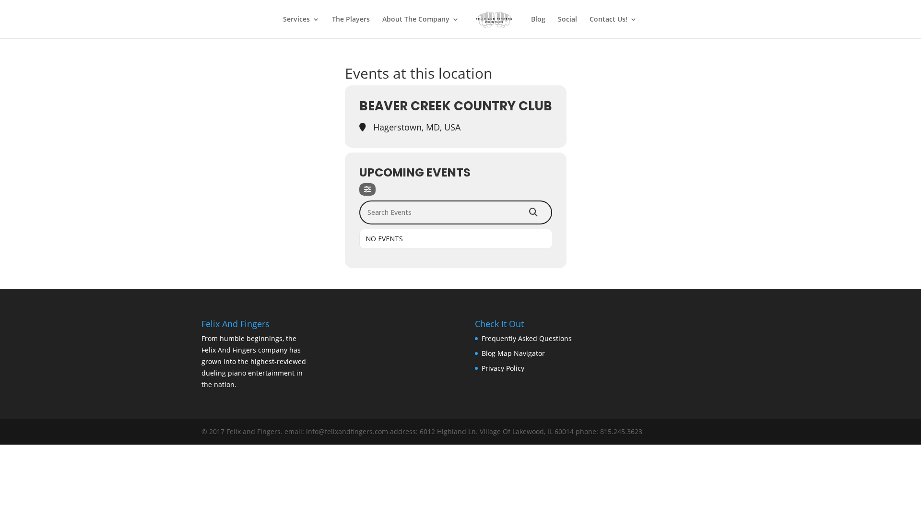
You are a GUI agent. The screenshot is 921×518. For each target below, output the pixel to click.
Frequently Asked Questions (527, 338)
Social (567, 20)
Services (296, 20)
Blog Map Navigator (513, 353)
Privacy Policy (503, 368)
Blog (538, 20)
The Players (351, 20)
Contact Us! (608, 20)
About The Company (415, 20)
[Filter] (367, 189)
